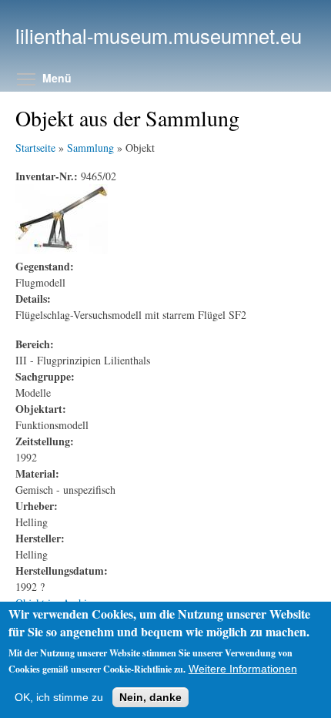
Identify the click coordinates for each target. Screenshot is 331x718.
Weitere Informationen (243, 669)
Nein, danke (150, 697)
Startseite (35, 147)
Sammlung (90, 147)
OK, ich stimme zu (59, 697)
